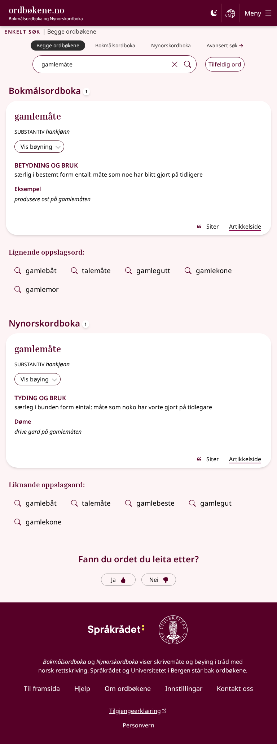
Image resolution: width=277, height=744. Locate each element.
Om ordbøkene (128, 688)
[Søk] (187, 64)
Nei (153, 580)
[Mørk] (214, 13)
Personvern (138, 725)
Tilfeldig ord (224, 64)
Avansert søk (222, 45)
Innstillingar (183, 688)
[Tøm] (174, 64)
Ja (113, 580)
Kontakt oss (235, 688)
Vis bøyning (36, 147)
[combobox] (100, 64)
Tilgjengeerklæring (135, 711)
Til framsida (42, 688)
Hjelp (82, 688)
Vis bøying (35, 379)
